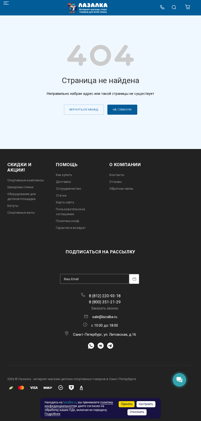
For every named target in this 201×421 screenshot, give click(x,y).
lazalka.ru (69, 402)
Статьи (61, 195)
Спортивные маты (21, 212)
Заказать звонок (104, 308)
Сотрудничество (68, 188)
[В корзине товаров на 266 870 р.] (188, 8)
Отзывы (115, 182)
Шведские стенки (20, 187)
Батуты (12, 206)
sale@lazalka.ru (104, 317)
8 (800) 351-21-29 (105, 302)
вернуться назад (84, 109)
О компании (125, 164)
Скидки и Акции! (19, 167)
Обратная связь (121, 188)
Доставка (63, 182)
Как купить (64, 175)
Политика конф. (68, 221)
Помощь (67, 164)
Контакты (116, 175)
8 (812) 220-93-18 (105, 296)
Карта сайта (65, 202)
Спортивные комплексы (25, 180)
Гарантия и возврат (71, 228)
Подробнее (52, 414)
